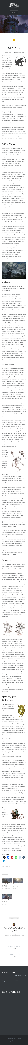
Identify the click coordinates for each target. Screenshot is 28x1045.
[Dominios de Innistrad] (7, 880)
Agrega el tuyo (20, 975)
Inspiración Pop (14, 45)
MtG (17, 918)
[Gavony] (18, 880)
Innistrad (11, 918)
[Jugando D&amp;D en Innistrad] (7, 896)
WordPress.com (14, 1041)
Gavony (15, 883)
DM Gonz (13, 52)
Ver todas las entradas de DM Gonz (14, 935)
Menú (14, 12)
